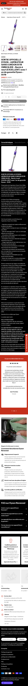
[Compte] (23, 9)
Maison (3, 17)
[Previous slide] (12, 411)
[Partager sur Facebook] (8, 133)
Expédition (3, 79)
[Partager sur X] (12, 133)
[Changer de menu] (2, 9)
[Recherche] (25, 13)
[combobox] (14, 12)
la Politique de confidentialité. (15, 644)
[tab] (7, 142)
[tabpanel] (14, 248)
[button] (26, 343)
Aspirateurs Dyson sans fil (13, 17)
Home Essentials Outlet (11, 678)
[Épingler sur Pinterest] (16, 133)
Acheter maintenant (14, 101)
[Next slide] (16, 411)
